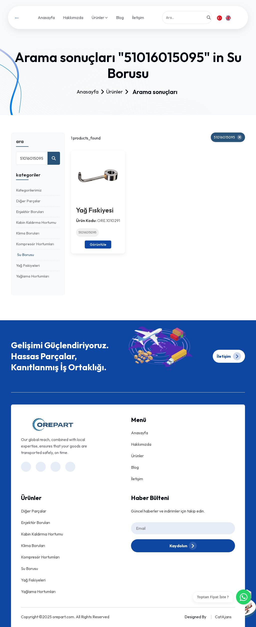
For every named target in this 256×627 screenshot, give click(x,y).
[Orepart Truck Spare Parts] (17, 17)
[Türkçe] (219, 17)
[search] (209, 17)
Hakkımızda (73, 18)
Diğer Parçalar (28, 200)
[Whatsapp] (243, 597)
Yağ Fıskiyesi (95, 210)
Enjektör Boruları (30, 211)
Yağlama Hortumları (32, 276)
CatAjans (223, 616)
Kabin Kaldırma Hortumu (36, 222)
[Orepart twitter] (70, 467)
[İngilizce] (228, 17)
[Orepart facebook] (41, 467)
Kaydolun (178, 545)
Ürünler (98, 18)
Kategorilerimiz (29, 190)
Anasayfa (46, 18)
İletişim (138, 18)
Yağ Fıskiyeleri (28, 265)
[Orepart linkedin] (55, 467)
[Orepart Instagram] (26, 467)
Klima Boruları (27, 233)
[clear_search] (239, 137)
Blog (120, 18)
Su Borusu (25, 254)
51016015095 (87, 232)
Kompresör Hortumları (35, 244)
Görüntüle (98, 244)
